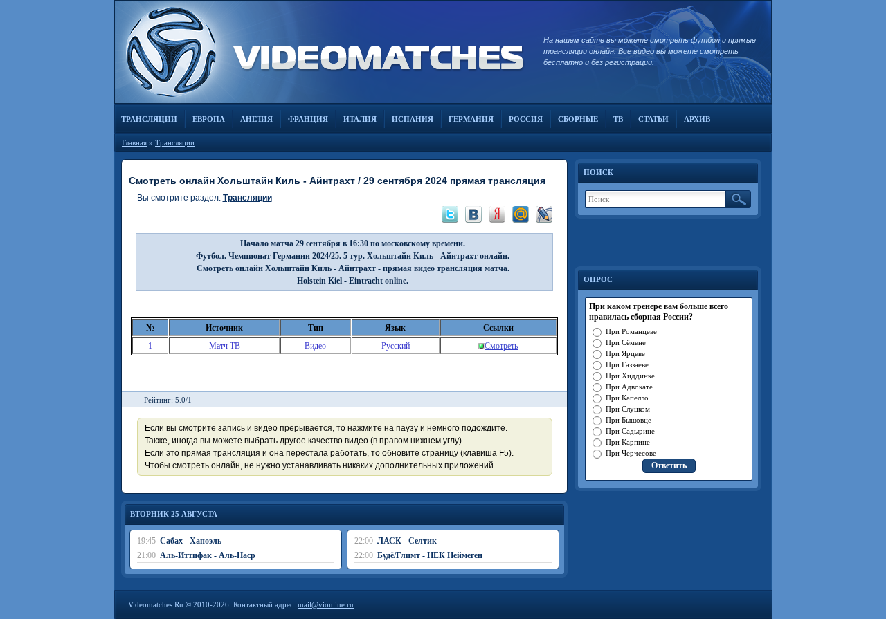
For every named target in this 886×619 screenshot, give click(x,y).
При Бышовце (628, 420)
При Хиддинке (630, 375)
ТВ (618, 119)
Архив (697, 119)
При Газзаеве (627, 364)
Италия (360, 119)
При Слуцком (628, 409)
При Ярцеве (625, 353)
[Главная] (322, 52)
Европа (208, 119)
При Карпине (628, 442)
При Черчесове (631, 453)
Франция (308, 119)
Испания (412, 119)
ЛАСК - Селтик (407, 541)
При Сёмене (626, 342)
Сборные (578, 119)
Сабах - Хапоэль (191, 541)
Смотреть (501, 346)
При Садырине (630, 431)
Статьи (653, 119)
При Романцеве (631, 331)
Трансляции (149, 119)
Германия (471, 119)
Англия (256, 119)
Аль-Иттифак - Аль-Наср (207, 555)
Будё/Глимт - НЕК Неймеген (429, 555)
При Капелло (627, 398)
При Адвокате (629, 386)
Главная (134, 142)
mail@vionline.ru (326, 604)
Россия (526, 119)
